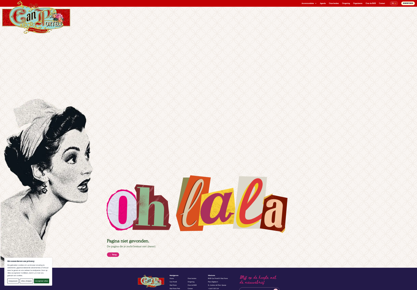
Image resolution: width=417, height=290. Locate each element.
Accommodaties (308, 3)
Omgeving (346, 3)
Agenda (323, 3)
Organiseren (357, 3)
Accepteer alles (41, 281)
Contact (382, 3)
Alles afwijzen (26, 281)
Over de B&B (371, 3)
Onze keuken (334, 3)
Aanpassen (13, 281)
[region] (28, 272)
